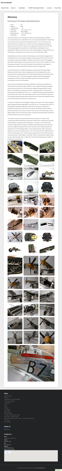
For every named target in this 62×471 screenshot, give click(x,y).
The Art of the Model (9, 401)
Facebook (8, 429)
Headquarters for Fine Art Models (12, 399)
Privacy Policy (57, 8)
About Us (13, 8)
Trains (5, 404)
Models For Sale (5, 8)
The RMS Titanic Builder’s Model (36, 8)
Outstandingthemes (40, 468)
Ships (5, 406)
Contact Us (49, 8)
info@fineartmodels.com (10, 438)
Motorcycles (7, 411)
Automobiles (7, 409)
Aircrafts (6, 408)
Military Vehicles (8, 413)
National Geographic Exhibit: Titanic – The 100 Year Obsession (19, 418)
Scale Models (22, 8)
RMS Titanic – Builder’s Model (11, 416)
